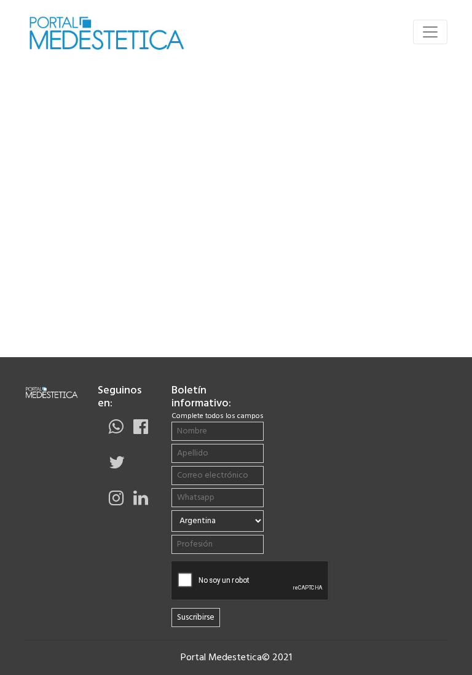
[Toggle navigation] (430, 32)
